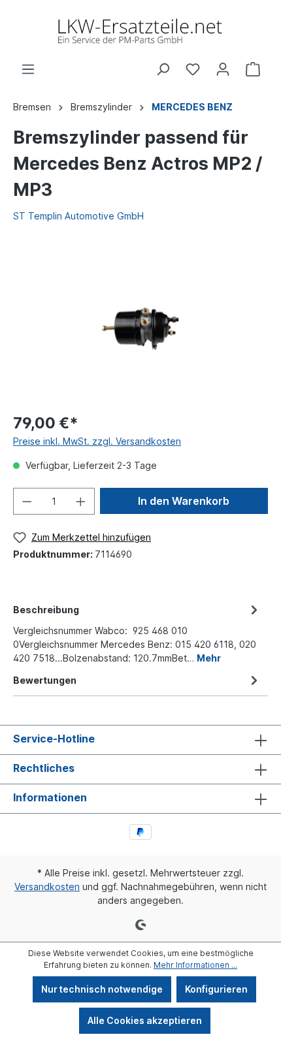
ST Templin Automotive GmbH (78, 215)
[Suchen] (163, 69)
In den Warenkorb (183, 500)
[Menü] (28, 69)
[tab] (137, 633)
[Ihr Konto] (223, 69)
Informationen (50, 797)
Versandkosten (47, 886)
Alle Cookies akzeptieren (145, 1020)
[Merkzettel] (193, 69)
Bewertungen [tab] (44, 680)
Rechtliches (43, 768)
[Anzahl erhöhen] (81, 501)
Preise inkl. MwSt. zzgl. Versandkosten (97, 441)
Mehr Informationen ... (195, 965)
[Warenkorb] (253, 69)
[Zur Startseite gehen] (140, 31)
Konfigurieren (216, 989)
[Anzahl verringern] (27, 501)
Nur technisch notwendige (102, 989)
